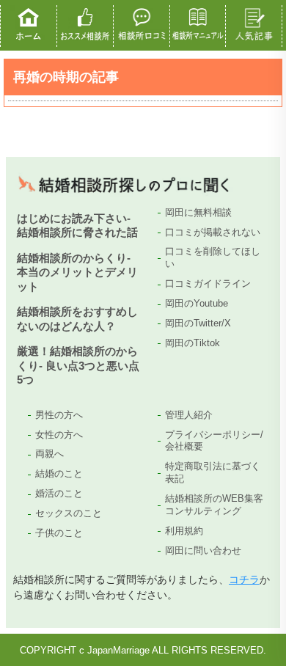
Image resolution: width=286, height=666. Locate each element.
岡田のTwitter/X (198, 323)
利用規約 (184, 530)
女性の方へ (59, 434)
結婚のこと (59, 473)
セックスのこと (68, 513)
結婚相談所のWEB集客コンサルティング (214, 504)
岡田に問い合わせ (203, 550)
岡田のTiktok (192, 342)
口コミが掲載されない (212, 232)
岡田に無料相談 (198, 212)
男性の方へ (59, 414)
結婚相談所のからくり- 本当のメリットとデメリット (77, 272)
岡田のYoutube (196, 303)
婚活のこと (59, 493)
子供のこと (59, 532)
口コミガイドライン (208, 283)
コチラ (244, 579)
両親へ (49, 453)
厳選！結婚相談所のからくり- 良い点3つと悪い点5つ (78, 365)
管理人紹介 (189, 414)
